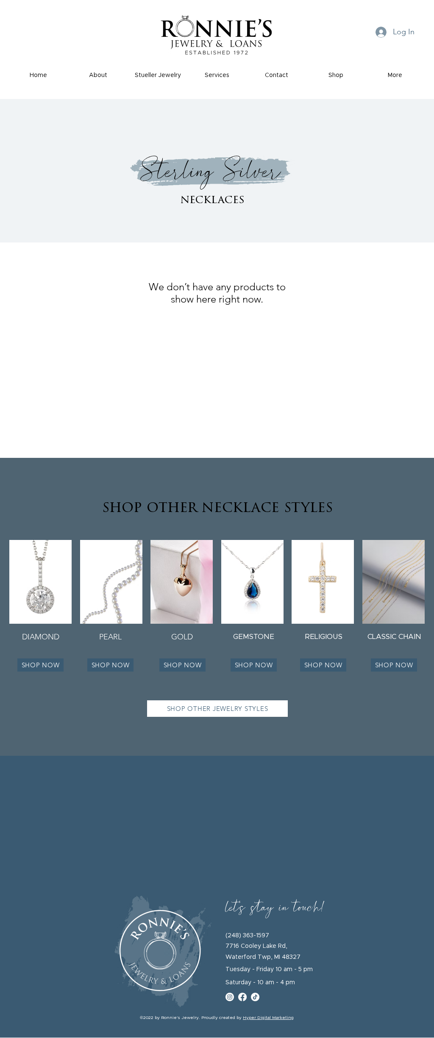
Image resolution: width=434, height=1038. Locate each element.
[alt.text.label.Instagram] (229, 997)
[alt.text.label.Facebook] (242, 997)
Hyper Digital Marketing (268, 1018)
